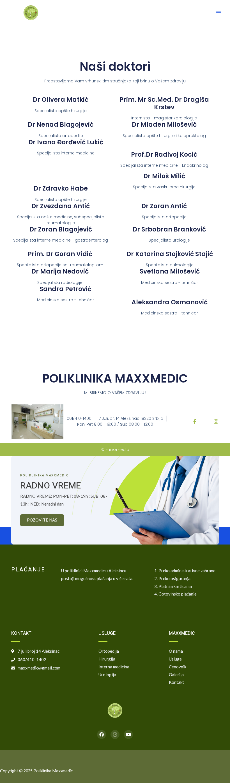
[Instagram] (115, 734)
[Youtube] (128, 734)
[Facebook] (101, 734)
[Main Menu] (218, 12)
